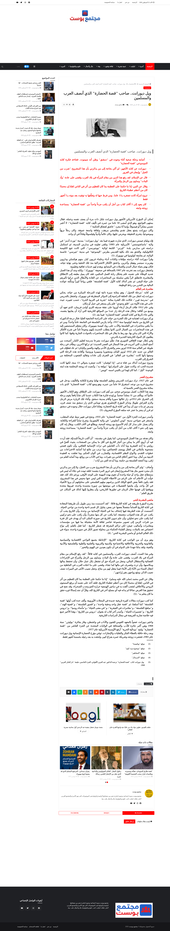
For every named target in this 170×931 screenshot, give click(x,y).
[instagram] (25, 2)
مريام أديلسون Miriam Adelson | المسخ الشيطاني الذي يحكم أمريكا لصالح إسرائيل (75, 774)
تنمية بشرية (122, 66)
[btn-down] (64, 104)
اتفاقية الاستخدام (34, 926)
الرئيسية (134, 2)
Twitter (122, 692)
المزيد (63, 66)
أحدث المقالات (48, 358)
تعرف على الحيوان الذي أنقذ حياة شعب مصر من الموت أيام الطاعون (29, 298)
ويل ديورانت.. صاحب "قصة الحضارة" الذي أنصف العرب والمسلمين (104, 84)
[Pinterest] (101, 692)
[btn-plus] (69, 104)
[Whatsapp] (79, 692)
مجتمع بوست (136, 792)
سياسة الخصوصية (109, 2)
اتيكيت (133, 66)
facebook (133, 692)
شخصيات (131, 84)
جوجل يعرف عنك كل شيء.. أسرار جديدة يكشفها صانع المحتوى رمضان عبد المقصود (28, 130)
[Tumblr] (107, 692)
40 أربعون (36, 245)
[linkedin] (113, 692)
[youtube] (17, 2)
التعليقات (22, 358)
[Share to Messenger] (74, 692)
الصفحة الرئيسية (144, 84)
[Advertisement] (85, 43)
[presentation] (152, 765)
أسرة (142, 66)
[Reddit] (96, 692)
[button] (107, 782)
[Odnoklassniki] (85, 692)
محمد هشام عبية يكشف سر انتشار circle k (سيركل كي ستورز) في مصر (30, 318)
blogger (138, 813)
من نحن (127, 2)
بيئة (99, 66)
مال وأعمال (89, 66)
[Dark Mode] (26, 66)
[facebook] (29, 2)
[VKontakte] (90, 692)
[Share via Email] (68, 692)
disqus (106, 813)
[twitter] (21, 2)
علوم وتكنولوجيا (75, 66)
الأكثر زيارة (35, 358)
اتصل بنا (119, 2)
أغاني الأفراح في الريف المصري (29, 211)
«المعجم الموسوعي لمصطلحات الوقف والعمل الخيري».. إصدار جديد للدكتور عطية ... (29, 96)
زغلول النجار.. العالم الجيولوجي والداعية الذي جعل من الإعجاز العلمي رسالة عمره (138, 774)
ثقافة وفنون (109, 66)
